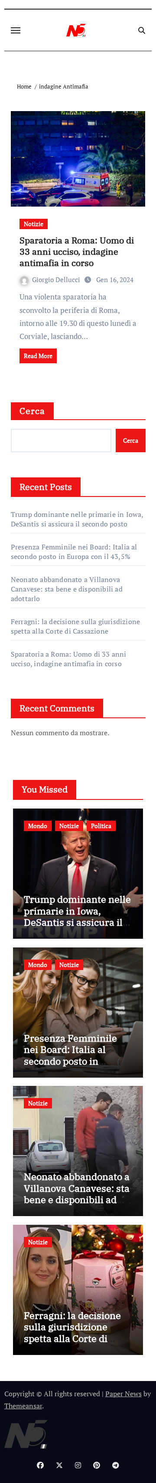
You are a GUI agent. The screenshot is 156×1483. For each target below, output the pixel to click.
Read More (38, 356)
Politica (101, 826)
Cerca (33, 411)
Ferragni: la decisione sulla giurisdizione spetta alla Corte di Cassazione (75, 626)
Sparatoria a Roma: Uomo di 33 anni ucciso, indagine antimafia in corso (77, 251)
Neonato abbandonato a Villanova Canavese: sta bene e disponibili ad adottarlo (67, 589)
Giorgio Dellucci (57, 279)
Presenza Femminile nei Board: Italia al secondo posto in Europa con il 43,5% (74, 551)
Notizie (33, 224)
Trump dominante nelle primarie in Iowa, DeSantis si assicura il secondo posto (77, 519)
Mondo (37, 826)
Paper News (123, 1393)
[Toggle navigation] (15, 30)
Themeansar (23, 1406)
